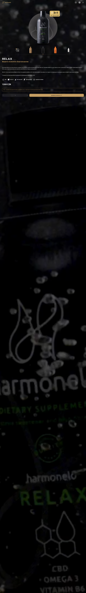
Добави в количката (56, 95)
